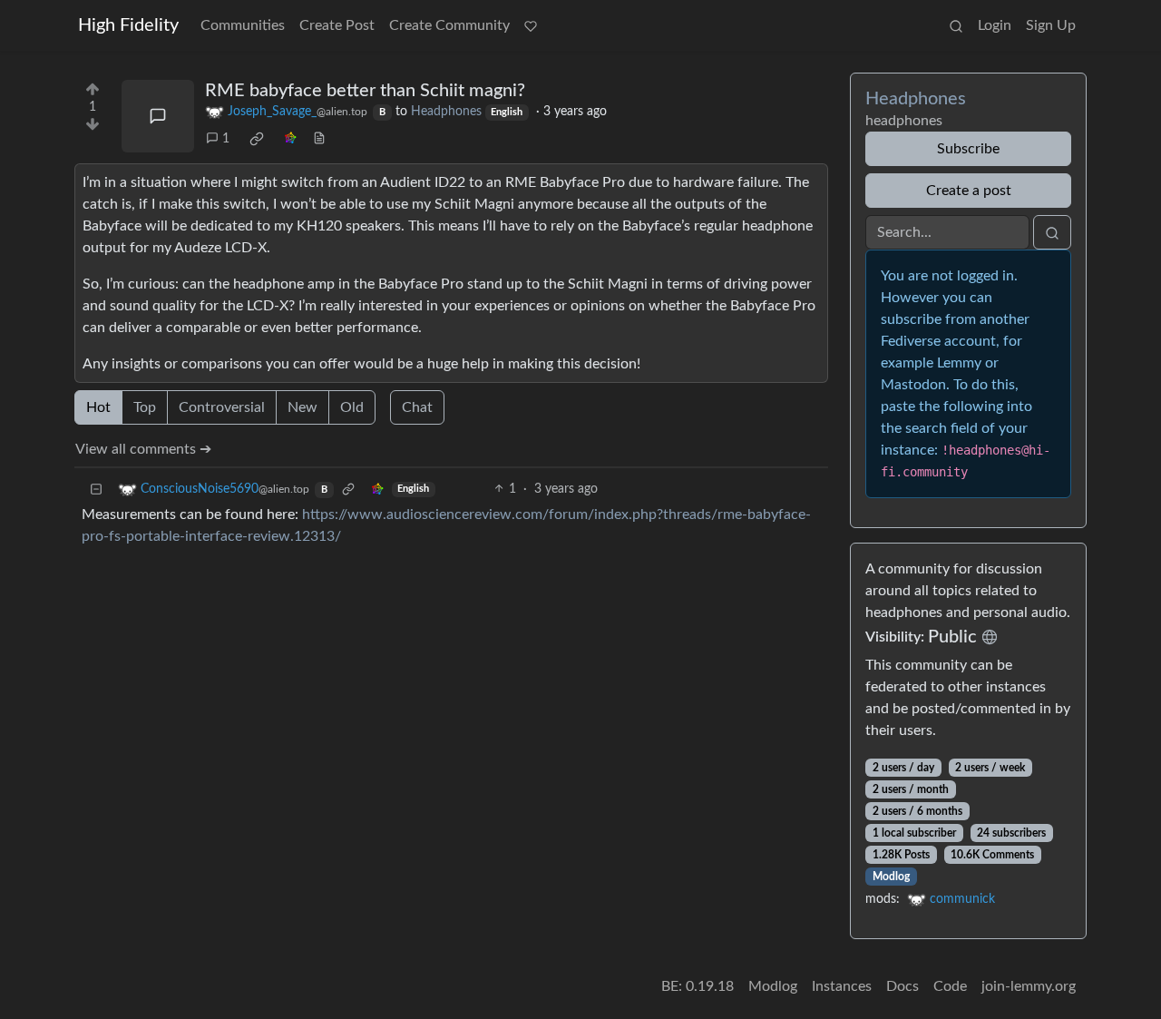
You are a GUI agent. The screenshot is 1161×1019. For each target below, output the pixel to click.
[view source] (319, 139)
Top (144, 407)
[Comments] (158, 116)
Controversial (222, 407)
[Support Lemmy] (530, 25)
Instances (842, 986)
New (302, 407)
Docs (902, 986)
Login (994, 25)
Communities (242, 25)
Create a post (968, 190)
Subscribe (968, 149)
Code (950, 986)
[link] (257, 139)
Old (352, 407)
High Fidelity (128, 25)
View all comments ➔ (143, 449)
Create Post (337, 25)
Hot (98, 407)
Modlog (891, 876)
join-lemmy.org (1028, 986)
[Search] (956, 25)
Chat (417, 407)
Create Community (449, 25)
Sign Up (1051, 25)
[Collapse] (96, 489)
